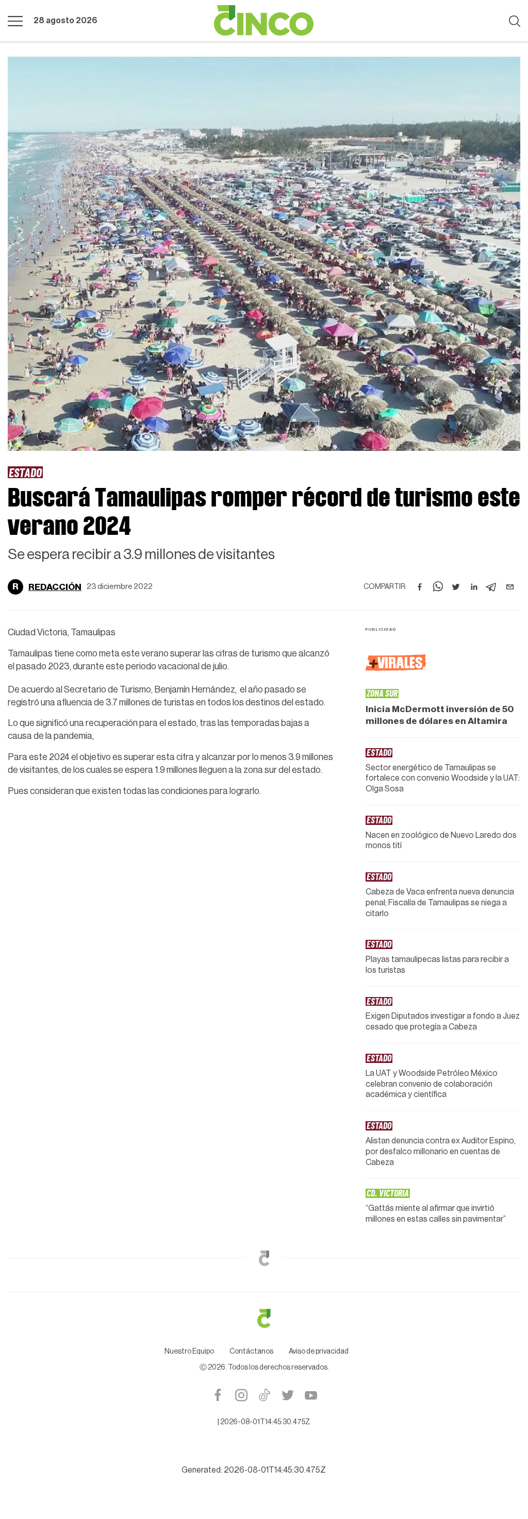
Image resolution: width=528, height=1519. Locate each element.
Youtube (310, 1395)
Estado (25, 472)
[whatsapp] (438, 587)
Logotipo (264, 20)
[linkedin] (474, 587)
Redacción (54, 587)
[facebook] (419, 587)
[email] (510, 587)
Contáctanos (251, 1351)
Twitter (287, 1395)
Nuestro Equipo (189, 1351)
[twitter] (456, 587)
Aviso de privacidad (319, 1351)
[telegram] (492, 587)
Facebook (217, 1395)
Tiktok (264, 1395)
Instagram (241, 1395)
